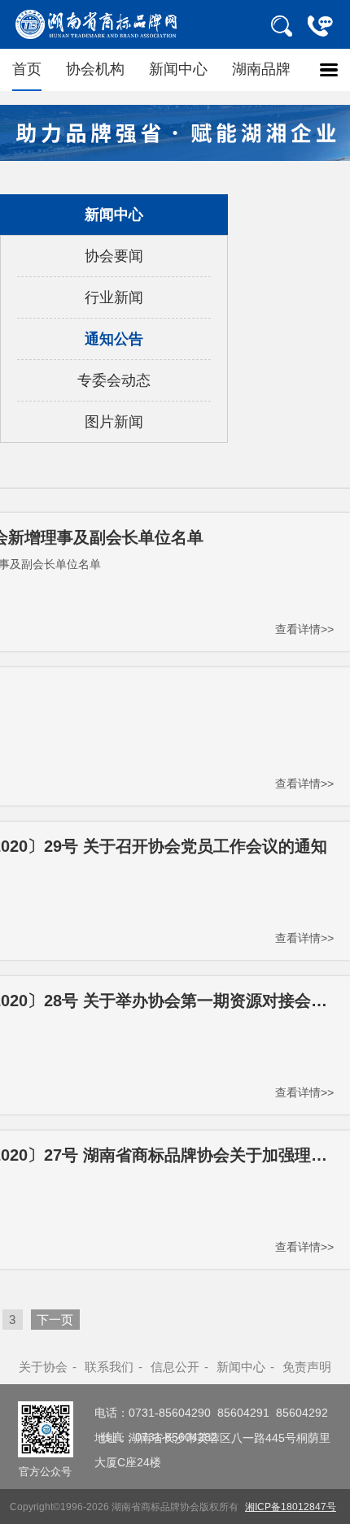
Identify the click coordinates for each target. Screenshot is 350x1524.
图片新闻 (114, 422)
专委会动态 (114, 380)
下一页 (55, 1319)
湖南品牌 (261, 69)
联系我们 (109, 1367)
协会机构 (95, 69)
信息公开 (175, 1367)
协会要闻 (114, 256)
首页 (27, 69)
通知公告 (114, 339)
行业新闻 (114, 297)
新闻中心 (178, 69)
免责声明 (306, 1367)
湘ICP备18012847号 (290, 1506)
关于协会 (43, 1367)
